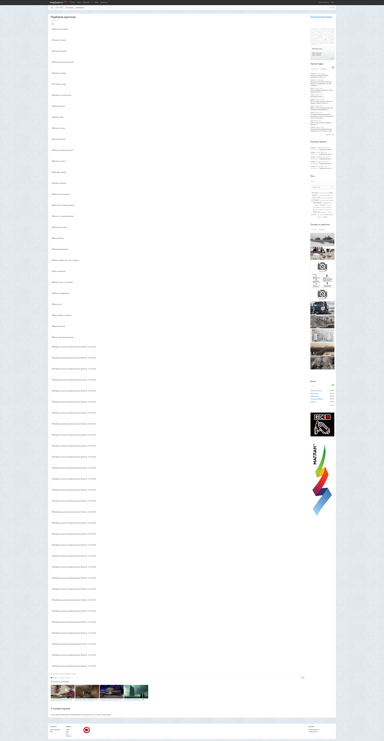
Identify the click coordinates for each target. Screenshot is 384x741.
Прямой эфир (316, 63)
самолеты (324, 212)
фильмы (319, 217)
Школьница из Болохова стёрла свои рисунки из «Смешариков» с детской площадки (320, 83)
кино (327, 200)
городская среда (323, 195)
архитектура (322, 193)
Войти (332, 2)
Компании (86, 2)
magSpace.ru (56, 2)
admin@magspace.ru (313, 729)
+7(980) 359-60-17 (313, 731)
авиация (314, 193)
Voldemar (313, 99)
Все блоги (331, 405)
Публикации (323, 68)
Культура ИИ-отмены (316, 96)
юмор (325, 217)
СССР (313, 214)
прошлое (321, 209)
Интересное (317, 48)
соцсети (61, 674)
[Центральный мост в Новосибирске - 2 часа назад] (322, 349)
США (321, 214)
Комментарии (314, 68)
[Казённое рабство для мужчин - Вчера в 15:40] (322, 280)
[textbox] (322, 187)
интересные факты (326, 198)
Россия (316, 212)
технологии (328, 215)
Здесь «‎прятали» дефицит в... (85, 699)
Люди (96, 2)
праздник (328, 207)
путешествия (328, 209)
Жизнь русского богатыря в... (60, 699)
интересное (68, 674)
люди (331, 200)
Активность (104, 2)
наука (322, 205)
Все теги (313, 181)
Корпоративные (80, 7)
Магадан (317, 202)
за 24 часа (313, 229)
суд (318, 214)
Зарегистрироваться (323, 2)
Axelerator (313, 73)
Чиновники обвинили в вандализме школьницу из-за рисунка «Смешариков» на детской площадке (322, 116)
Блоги (79, 2)
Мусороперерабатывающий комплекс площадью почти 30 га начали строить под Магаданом (321, 130)
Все (52, 7)
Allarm (312, 88)
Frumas (312, 95)
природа (314, 209)
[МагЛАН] (322, 436)
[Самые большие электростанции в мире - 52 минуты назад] (322, 321)
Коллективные (59, 7)
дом (331, 195)
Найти (332, 7)
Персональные (69, 7)
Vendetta (312, 80)
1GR (311, 121)
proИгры (313, 401)
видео (315, 195)
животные (316, 198)
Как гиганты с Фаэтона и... (132, 699)
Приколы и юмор (316, 390)
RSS (332, 58)
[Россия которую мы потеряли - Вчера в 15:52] (322, 253)
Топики (72, 2)
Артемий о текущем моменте (109, 699)
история (315, 200)
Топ (312, 386)
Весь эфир (328, 134)
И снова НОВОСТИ (316, 399)
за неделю (321, 229)
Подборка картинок (324, 149)
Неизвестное (314, 396)
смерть (330, 212)
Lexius (312, 106)
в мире (330, 193)
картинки (322, 200)
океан (323, 207)
